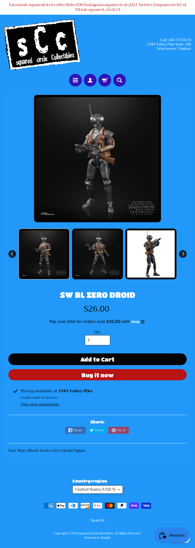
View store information (40, 404)
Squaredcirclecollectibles (96, 533)
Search (97, 520)
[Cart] (105, 80)
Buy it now (98, 375)
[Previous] (12, 254)
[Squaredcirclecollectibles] (42, 44)
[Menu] (75, 80)
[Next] (183, 254)
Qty (97, 332)
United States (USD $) (95, 489)
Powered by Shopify (97, 537)
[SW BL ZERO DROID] (44, 254)
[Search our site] (119, 80)
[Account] (90, 80)
